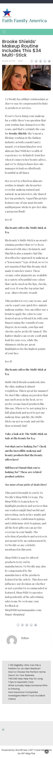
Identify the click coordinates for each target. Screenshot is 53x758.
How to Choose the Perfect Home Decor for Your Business (27, 673)
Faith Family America (24, 20)
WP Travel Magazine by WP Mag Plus (35, 751)
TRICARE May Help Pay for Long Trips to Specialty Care (25, 680)
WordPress (21, 750)
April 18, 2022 (9, 61)
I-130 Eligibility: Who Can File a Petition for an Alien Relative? (24, 667)
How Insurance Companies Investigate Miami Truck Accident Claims (26, 696)
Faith (20, 61)
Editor (25, 638)
